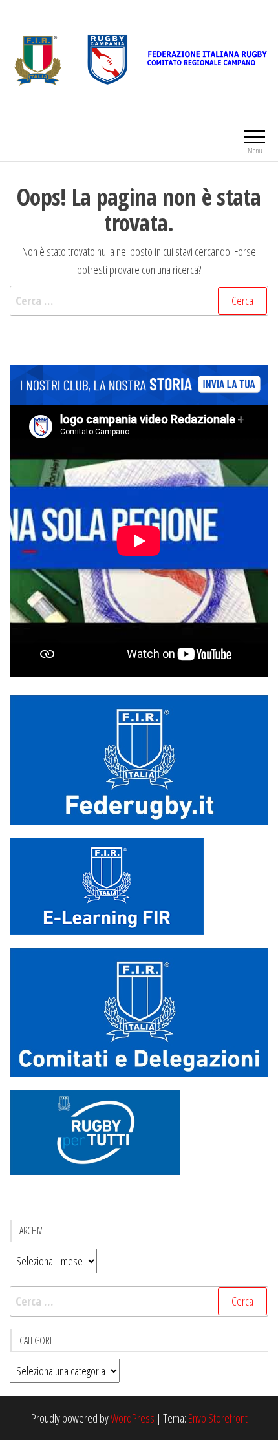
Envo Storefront (218, 1418)
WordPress (133, 1418)
